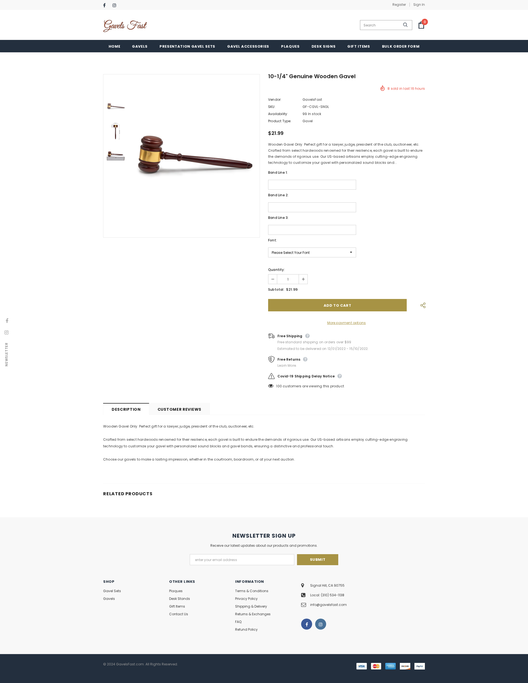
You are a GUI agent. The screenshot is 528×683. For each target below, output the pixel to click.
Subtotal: (276, 289)
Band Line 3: (278, 217)
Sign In (419, 4)
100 (279, 386)
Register (399, 4)
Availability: (278, 113)
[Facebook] (106, 5)
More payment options (346, 322)
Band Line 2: (278, 195)
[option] (194, 155)
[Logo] (125, 25)
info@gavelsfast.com (328, 604)
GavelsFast (312, 99)
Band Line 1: (278, 172)
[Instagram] (115, 5)
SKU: (272, 106)
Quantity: (276, 269)
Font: (272, 240)
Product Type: (280, 121)
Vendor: (274, 99)
